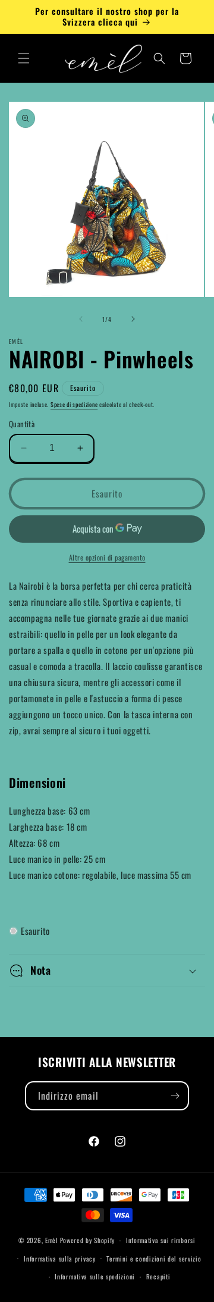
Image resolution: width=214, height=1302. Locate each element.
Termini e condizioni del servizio (153, 1258)
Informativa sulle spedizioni (95, 1276)
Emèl (51, 1240)
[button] (24, 58)
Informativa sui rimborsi (161, 1240)
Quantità (21, 424)
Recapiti (158, 1276)
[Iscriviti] (175, 1095)
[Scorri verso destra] (133, 319)
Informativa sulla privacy (60, 1258)
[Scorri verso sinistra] (81, 319)
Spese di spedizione (74, 404)
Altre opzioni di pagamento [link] (107, 557)
